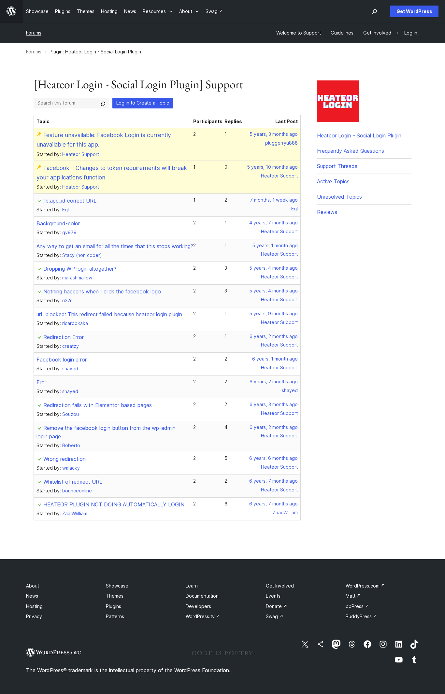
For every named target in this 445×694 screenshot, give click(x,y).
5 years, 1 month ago (275, 245)
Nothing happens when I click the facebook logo (102, 291)
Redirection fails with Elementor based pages (97, 405)
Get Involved (280, 585)
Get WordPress (414, 11)
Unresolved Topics (339, 196)
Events (273, 596)
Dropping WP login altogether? (79, 268)
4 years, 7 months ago (273, 222)
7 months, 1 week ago (274, 200)
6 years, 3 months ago (274, 404)
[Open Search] (375, 11)
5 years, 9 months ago (273, 313)
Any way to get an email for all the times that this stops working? (114, 246)
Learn (192, 585)
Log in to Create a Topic (142, 103)
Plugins (113, 606)
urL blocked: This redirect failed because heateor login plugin (109, 314)
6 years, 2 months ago (274, 336)
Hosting (34, 606)
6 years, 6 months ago (273, 458)
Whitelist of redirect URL (72, 481)
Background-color (58, 223)
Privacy (34, 616)
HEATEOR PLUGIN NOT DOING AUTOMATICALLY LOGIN (113, 504)
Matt (353, 596)
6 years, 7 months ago (273, 481)
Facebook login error (61, 359)
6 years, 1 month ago (275, 358)
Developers (198, 606)
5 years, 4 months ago (273, 268)
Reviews (327, 212)
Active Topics (333, 181)
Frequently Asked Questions (350, 151)
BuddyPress (361, 616)
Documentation (202, 596)
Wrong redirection (64, 459)
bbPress (357, 606)
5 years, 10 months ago (272, 167)
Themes (114, 596)
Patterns (115, 616)
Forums (33, 32)
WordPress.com (365, 585)
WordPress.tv (203, 616)
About (32, 585)
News (32, 596)
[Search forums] (103, 103)
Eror (41, 382)
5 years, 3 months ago (274, 134)
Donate (276, 606)
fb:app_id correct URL (69, 200)
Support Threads (337, 166)
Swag (274, 616)
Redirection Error (63, 337)
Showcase (117, 585)
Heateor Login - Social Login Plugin (359, 135)
